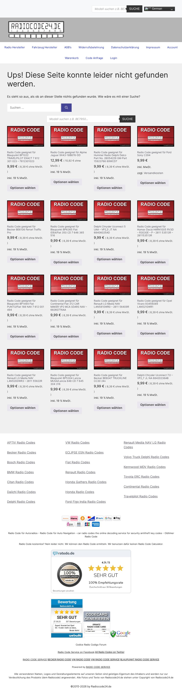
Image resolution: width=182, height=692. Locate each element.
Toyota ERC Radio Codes (141, 476)
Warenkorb (72, 58)
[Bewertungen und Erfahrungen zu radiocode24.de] (67, 637)
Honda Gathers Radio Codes (85, 482)
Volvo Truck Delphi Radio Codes (146, 457)
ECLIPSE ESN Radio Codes (84, 452)
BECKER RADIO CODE (59, 659)
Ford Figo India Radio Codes (85, 501)
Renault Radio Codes (80, 472)
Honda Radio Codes (79, 492)
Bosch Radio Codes (21, 462)
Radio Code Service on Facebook (76, 652)
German (156, 8)
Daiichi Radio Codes (21, 492)
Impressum (153, 47)
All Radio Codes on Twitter (109, 652)
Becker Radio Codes (21, 452)
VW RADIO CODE (81, 659)
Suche (134, 8)
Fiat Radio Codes (77, 462)
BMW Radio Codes (20, 472)
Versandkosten (153, 173)
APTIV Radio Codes (21, 442)
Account (172, 47)
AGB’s (67, 47)
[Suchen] (66, 107)
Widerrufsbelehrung (91, 47)
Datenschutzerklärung (125, 47)
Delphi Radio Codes (21, 501)
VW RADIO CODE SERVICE (105, 659)
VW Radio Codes (77, 442)
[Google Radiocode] (120, 637)
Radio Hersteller (14, 47)
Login (113, 58)
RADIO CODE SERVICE (35, 659)
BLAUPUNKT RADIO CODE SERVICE (139, 659)
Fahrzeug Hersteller (44, 47)
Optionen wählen (23, 188)
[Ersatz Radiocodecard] (97, 637)
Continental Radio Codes (141, 486)
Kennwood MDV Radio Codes (145, 467)
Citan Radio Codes (20, 482)
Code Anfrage (94, 58)
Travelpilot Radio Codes (141, 496)
